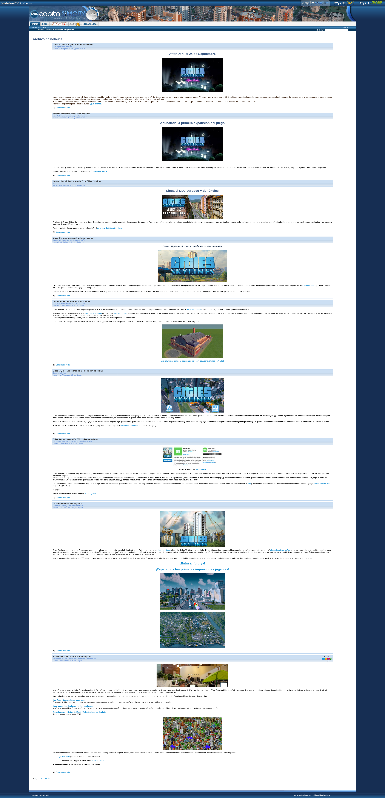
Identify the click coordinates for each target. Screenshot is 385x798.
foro (249, 484)
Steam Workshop (194, 310)
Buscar (320, 30)
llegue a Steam (165, 550)
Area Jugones (90, 494)
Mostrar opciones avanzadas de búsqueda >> (56, 30)
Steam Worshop (309, 285)
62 (42, 778)
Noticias (45, 27)
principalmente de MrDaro (280, 550)
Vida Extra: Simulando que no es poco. (69, 700)
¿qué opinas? (95, 104)
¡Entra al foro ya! (192, 563)
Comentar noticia (63, 108)
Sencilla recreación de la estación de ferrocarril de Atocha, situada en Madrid (192, 361)
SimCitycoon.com (121, 313)
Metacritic (201, 470)
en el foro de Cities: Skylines (109, 228)
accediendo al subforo (129, 426)
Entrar (345, 27)
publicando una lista (322, 484)
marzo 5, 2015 (98, 761)
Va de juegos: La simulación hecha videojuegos (73, 706)
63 (46, 778)
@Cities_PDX (64, 757)
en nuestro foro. (100, 171)
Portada (35, 27)
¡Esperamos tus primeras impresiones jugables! (192, 569)
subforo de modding (93, 313)
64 (49, 778)
